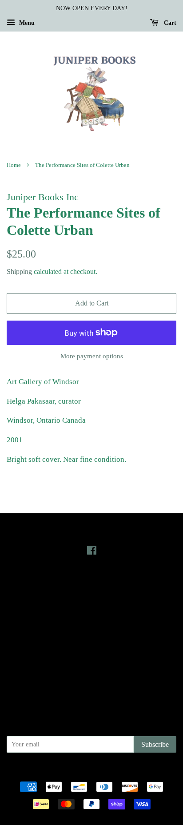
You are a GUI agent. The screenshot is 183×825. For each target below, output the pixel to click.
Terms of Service (91, 669)
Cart (169, 23)
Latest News (91, 583)
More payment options (91, 356)
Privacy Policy (91, 644)
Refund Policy (92, 657)
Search (91, 632)
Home (14, 165)
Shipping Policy (92, 682)
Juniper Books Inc (88, 771)
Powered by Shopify (141, 771)
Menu (26, 23)
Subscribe (155, 744)
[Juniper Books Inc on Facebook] (92, 551)
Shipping (19, 271)
